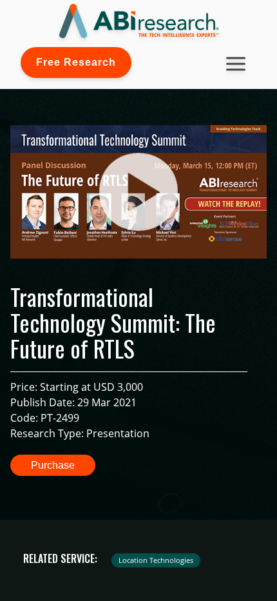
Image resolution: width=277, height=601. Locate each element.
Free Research (76, 62)
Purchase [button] (53, 465)
